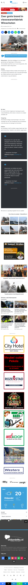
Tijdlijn (5, 569)
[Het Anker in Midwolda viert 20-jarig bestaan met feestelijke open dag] (21, 304)
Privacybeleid (21, 569)
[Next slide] (25, 481)
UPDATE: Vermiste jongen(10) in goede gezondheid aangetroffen (7, 310)
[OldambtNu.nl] (14, 2)
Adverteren (10, 569)
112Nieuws (4, 13)
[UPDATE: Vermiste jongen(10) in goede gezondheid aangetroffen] (7, 304)
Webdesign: (16, 567)
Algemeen (10, 13)
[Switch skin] (4, 2)
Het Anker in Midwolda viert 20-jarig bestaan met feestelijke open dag (21, 310)
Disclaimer (13, 572)
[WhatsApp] (15, 32)
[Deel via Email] (22, 32)
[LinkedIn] (9, 32)
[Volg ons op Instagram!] (26, 521)
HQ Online (21, 567)
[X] (5, 32)
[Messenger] (12, 32)
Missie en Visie (6, 572)
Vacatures (18, 572)
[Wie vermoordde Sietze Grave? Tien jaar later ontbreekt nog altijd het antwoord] (21, 318)
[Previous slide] (2, 481)
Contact (23, 572)
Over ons (15, 569)
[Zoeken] (1, 2)
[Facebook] (2, 32)
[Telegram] (18, 32)
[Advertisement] (14, 94)
